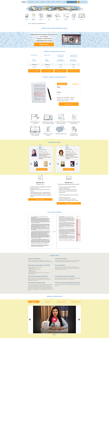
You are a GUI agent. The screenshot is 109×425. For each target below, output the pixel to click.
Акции (53, 1)
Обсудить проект (41, 169)
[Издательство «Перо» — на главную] (24, 2)
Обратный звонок (78, 2)
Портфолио (42, 1)
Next (50, 164)
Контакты (58, 1)
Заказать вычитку (44, 44)
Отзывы (48, 1)
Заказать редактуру (69, 203)
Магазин (64, 1)
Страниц (58, 86)
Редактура (75, 84)
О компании (31, 1)
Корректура (62, 84)
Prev (31, 164)
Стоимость (59, 92)
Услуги (36, 1)
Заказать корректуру (40, 199)
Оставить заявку (34, 70)
